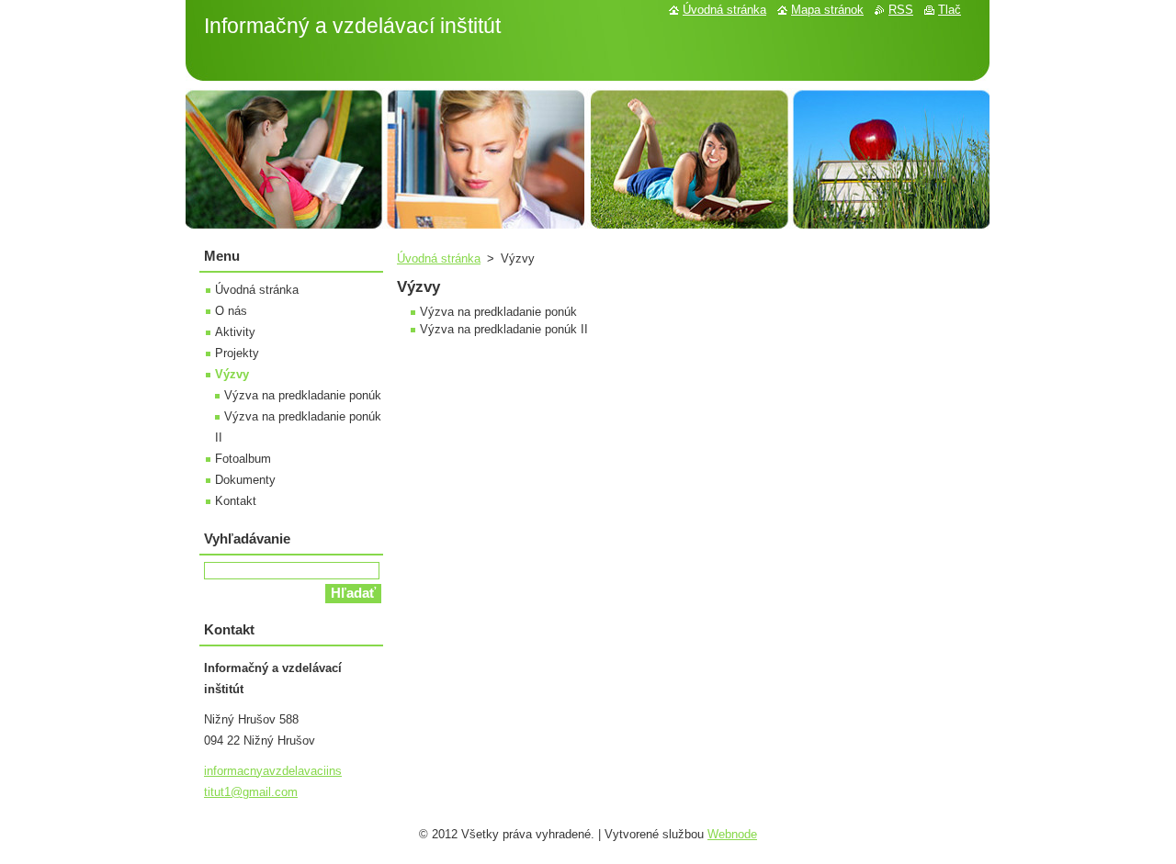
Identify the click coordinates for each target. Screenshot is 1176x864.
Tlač (949, 10)
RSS (900, 10)
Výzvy (232, 374)
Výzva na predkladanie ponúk (302, 395)
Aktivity (235, 332)
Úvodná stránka (439, 258)
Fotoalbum (243, 459)
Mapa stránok (827, 10)
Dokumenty (245, 480)
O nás (231, 311)
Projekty (237, 353)
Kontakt (235, 501)
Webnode (732, 834)
